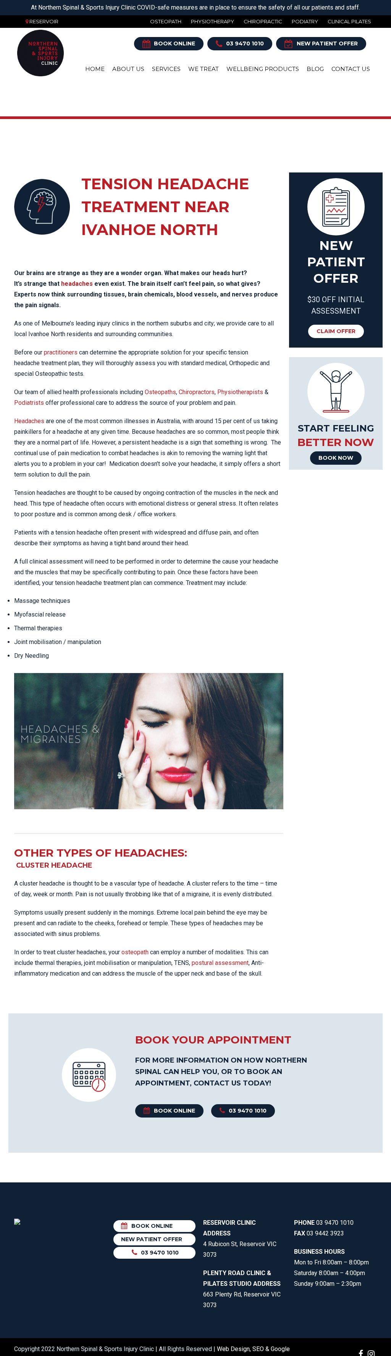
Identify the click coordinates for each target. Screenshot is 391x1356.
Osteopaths (160, 392)
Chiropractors (197, 392)
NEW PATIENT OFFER (327, 43)
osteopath (135, 952)
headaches (77, 283)
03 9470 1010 (245, 43)
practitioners (61, 352)
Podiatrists (29, 402)
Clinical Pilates (349, 21)
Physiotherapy (212, 21)
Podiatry (305, 21)
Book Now (335, 457)
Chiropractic (263, 21)
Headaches (29, 421)
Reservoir (43, 21)
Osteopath (165, 21)
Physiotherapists (240, 392)
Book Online (174, 43)
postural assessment (220, 962)
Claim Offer (336, 331)
